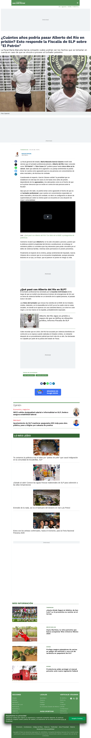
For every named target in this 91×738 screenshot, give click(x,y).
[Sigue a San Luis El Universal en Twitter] (74, 698)
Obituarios (63, 711)
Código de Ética (38, 727)
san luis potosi (29, 375)
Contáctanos (27, 727)
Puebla (42, 702)
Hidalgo (42, 704)
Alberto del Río (42, 375)
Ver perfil (25, 155)
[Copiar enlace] (16, 174)
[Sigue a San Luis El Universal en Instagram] (77, 698)
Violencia (46, 727)
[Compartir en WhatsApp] (16, 168)
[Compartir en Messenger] (16, 171)
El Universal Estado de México (49, 706)
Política (14, 700)
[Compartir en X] (16, 164)
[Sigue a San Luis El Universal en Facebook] (71, 698)
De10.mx (62, 700)
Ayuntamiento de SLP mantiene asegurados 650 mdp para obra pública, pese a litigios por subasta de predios (40, 424)
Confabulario (64, 708)
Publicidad (54, 727)
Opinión (17, 405)
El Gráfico (63, 698)
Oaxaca (42, 700)
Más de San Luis (17, 704)
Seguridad (15, 713)
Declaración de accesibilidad (45, 729)
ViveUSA (62, 704)
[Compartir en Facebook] (16, 161)
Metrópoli (17, 420)
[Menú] (78, 3)
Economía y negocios (21, 409)
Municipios (15, 706)
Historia (72, 727)
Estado (14, 698)
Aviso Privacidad (64, 727)
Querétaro (43, 698)
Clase (62, 702)
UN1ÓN (62, 706)
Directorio (19, 727)
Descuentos (64, 713)
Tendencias (24, 149)
